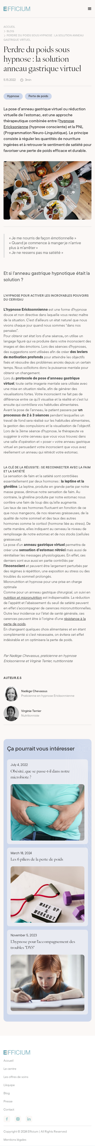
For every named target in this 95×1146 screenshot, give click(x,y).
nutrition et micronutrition (23, 598)
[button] (89, 9)
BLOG (10, 31)
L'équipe (9, 1085)
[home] (17, 8)
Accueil (8, 1061)
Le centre (10, 1069)
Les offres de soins (16, 1077)
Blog (7, 1093)
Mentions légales (15, 1140)
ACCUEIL (9, 27)
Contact (9, 1109)
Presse (8, 1101)
